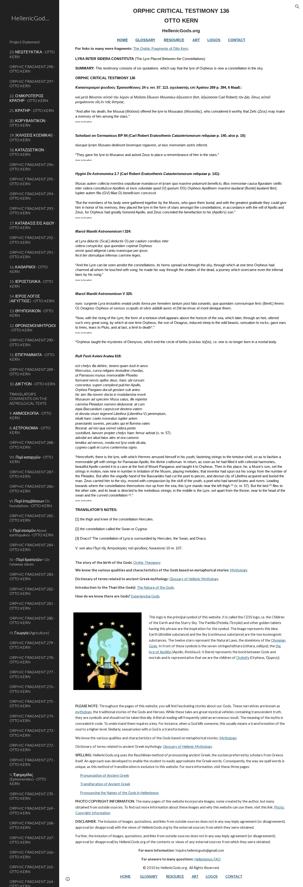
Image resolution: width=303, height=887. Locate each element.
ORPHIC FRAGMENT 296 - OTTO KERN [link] (32, 166)
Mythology (238, 570)
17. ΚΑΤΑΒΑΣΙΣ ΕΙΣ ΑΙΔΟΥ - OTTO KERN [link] (32, 225)
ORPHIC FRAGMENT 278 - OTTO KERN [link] (32, 659)
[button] (297, 6)
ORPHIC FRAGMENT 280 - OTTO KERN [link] (32, 620)
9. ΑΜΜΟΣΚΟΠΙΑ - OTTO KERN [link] (30, 415)
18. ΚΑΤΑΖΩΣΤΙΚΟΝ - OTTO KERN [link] (27, 151)
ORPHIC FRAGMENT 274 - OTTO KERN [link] (32, 718)
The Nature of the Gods (155, 587)
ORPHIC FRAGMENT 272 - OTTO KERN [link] (32, 747)
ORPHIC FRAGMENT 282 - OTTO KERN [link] (32, 591)
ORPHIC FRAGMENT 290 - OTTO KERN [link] (32, 342)
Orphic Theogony (146, 563)
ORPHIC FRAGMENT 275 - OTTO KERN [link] (32, 703)
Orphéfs (242, 658)
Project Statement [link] (24, 42)
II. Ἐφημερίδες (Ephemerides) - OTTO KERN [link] (27, 779)
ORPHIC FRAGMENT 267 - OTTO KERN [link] (32, 839)
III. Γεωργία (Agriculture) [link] (29, 632)
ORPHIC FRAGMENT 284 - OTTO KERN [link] (32, 547)
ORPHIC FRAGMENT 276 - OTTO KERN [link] (32, 688)
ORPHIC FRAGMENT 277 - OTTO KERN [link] (32, 674)
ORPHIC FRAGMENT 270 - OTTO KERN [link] (32, 795)
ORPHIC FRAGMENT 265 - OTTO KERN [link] (32, 868)
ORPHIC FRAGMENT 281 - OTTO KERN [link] (32, 605)
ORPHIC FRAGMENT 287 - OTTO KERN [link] (32, 473)
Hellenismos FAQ (207, 859)
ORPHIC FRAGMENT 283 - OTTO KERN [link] (32, 576)
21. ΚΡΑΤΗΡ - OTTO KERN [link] (31, 110)
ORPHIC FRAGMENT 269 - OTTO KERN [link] (32, 810)
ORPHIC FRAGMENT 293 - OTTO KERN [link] (32, 210)
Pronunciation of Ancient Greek (104, 775)
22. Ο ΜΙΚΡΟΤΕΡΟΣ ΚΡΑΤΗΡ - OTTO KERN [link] (28, 97)
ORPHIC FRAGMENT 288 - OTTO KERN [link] (32, 444)
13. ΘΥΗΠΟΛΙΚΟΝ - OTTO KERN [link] (31, 312)
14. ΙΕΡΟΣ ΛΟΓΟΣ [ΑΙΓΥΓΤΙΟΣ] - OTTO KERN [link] (31, 298)
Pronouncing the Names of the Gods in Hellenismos (119, 793)
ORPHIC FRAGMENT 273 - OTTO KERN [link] (32, 732)
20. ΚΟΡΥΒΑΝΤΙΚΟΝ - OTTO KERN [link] (28, 122)
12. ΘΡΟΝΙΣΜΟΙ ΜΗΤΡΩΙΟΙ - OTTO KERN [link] (32, 327)
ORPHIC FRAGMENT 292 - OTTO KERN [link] (32, 239)
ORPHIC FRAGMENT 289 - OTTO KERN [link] (32, 371)
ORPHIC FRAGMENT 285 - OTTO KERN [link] (32, 517)
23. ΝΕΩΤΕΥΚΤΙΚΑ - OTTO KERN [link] (32, 54)
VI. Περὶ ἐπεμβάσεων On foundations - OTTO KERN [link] (30, 503)
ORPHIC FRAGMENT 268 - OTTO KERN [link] (32, 825)
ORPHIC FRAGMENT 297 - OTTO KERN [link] (32, 83)
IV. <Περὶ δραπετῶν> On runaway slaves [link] (29, 561)
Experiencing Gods (145, 596)
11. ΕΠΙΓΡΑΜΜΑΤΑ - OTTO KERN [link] (31, 356)
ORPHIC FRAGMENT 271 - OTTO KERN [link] (32, 762)
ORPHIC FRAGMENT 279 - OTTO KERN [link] (32, 644)
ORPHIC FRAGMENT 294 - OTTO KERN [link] (32, 195)
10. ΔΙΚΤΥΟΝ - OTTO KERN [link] (32, 383)
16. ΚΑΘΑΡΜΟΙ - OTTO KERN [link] (28, 269)
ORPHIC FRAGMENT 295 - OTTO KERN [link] (32, 181)
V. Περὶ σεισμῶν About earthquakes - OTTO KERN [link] (31, 532)
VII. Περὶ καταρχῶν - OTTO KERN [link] (31, 459)
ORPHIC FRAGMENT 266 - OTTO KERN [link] (32, 854)
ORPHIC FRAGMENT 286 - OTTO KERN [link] (32, 488)
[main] (181, 303)
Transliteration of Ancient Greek (105, 784)
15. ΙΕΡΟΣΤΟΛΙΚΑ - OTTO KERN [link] (31, 283)
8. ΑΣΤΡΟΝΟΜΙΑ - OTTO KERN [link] (30, 430)
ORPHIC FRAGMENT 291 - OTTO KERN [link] (32, 254)
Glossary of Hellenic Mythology (193, 579)
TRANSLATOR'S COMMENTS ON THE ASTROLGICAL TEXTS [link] (28, 398)
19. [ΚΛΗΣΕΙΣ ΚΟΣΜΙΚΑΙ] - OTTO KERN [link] (31, 137)
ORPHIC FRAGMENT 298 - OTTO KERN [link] (32, 68)
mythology (83, 712)
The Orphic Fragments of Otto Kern (160, 49)
